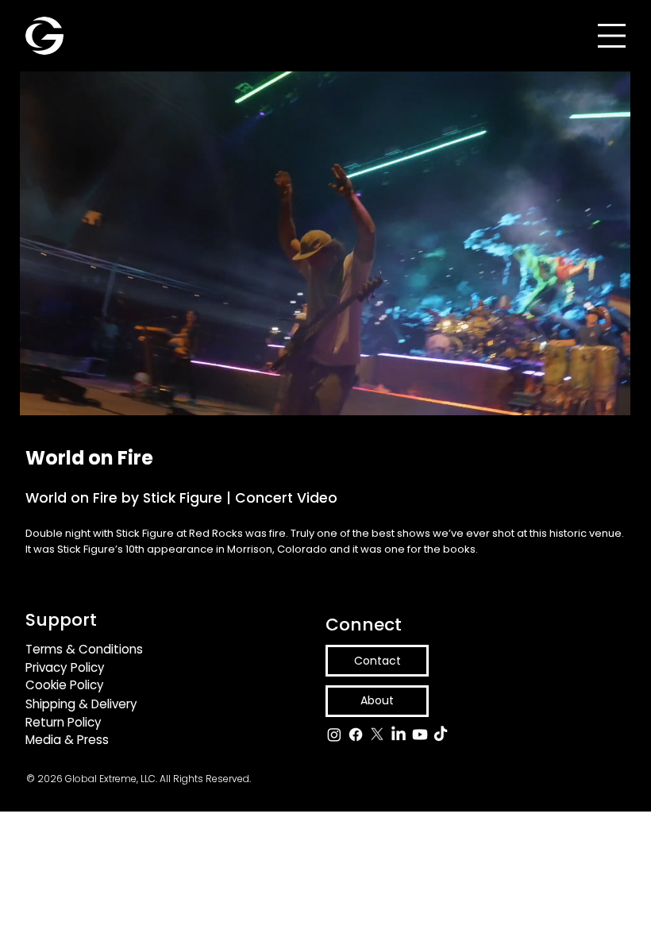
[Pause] (20, 394)
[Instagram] (334, 734)
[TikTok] (440, 734)
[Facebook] (355, 734)
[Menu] (612, 36)
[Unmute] (47, 394)
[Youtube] (420, 734)
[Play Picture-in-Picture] (602, 394)
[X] (377, 734)
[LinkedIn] (398, 734)
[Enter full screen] (629, 394)
